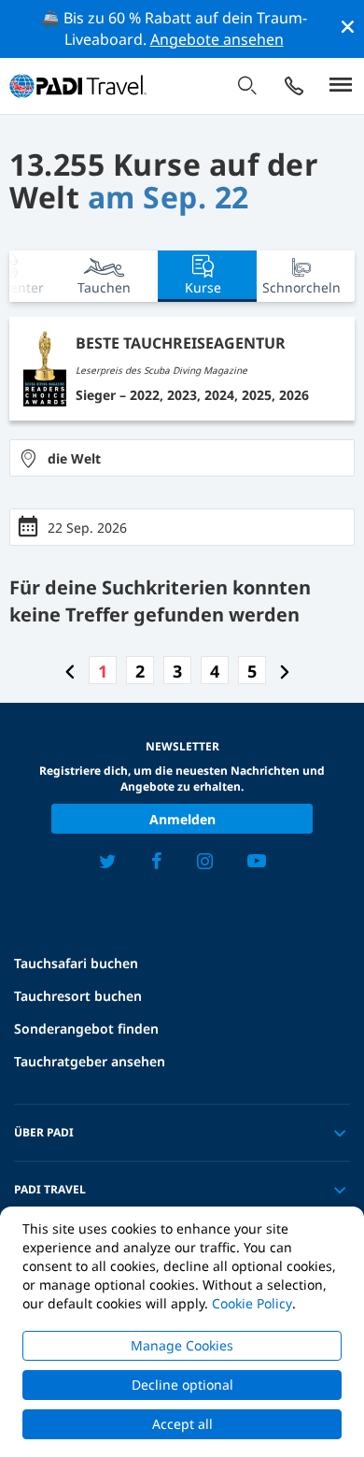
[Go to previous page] (70, 671)
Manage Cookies (182, 1345)
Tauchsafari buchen (76, 963)
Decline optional (182, 1384)
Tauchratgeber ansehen (89, 1061)
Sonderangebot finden (86, 1028)
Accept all (182, 1424)
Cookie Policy (252, 1303)
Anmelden (182, 819)
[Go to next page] (284, 671)
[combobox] (182, 458)
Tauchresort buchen (78, 996)
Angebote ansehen (217, 39)
